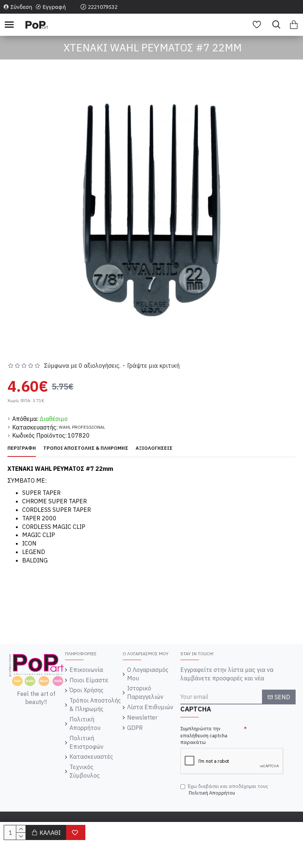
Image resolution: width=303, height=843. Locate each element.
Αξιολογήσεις (154, 448)
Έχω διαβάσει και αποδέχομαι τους (228, 789)
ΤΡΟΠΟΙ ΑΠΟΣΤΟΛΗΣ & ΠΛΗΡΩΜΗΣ (85, 448)
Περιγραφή (21, 448)
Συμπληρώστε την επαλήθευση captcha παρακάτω (203, 735)
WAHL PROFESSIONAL (82, 427)
